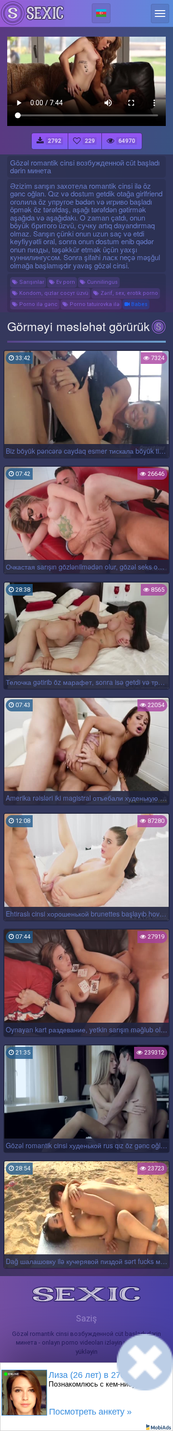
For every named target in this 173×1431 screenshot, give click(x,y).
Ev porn (65, 282)
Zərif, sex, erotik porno (128, 293)
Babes (139, 304)
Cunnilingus (102, 282)
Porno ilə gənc (38, 304)
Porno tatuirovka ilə (94, 304)
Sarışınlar (31, 282)
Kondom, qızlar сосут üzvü (53, 293)
